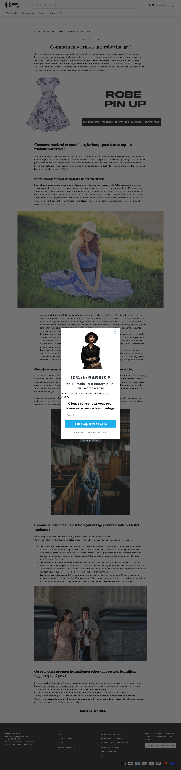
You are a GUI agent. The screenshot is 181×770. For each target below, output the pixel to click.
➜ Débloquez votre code (90, 424)
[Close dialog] (117, 331)
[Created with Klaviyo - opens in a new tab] (90, 440)
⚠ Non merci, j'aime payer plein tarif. (90, 432)
